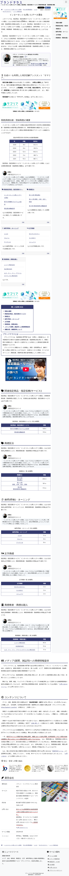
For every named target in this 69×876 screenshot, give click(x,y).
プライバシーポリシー (55, 870)
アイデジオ (7, 242)
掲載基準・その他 (54, 861)
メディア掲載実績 (54, 859)
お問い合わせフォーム (22, 827)
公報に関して (35, 723)
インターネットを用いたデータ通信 (12, 9)
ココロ (35, 9)
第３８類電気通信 (19, 479)
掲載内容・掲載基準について (13, 329)
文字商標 (31, 228)
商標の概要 (8, 311)
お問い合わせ (53, 867)
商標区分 (31, 189)
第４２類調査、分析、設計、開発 (19, 483)
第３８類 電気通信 (27, 9)
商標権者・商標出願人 (10, 259)
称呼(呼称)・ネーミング (11, 228)
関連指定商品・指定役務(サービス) (14, 189)
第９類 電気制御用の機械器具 (38, 206)
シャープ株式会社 (17, 11)
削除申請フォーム (57, 751)
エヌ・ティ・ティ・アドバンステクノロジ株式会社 (19, 650)
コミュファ (32, 242)
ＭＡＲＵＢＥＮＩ (7, 11)
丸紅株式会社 (8, 269)
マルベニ (6, 238)
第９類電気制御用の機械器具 (19, 488)
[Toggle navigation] (66, 2)
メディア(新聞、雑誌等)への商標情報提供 (17, 327)
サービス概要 (53, 856)
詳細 (23, 222)
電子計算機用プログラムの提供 (19, 429)
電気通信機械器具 (9, 208)
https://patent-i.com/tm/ (9, 707)
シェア (48, 7)
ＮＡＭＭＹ (32, 238)
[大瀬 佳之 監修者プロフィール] (25, 57)
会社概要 (52, 864)
